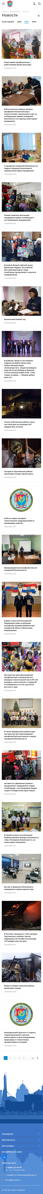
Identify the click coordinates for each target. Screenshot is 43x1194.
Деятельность (8, 1140)
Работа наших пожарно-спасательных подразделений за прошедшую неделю (19, 520)
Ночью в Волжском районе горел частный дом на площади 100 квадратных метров (19, 424)
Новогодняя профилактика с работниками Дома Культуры (17, 63)
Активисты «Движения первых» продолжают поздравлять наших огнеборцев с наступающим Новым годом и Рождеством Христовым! (20, 787)
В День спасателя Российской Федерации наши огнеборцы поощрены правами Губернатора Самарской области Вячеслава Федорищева (19, 625)
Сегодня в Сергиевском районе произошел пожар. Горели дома (18, 472)
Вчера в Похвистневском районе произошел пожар (19, 987)
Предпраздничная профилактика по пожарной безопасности (20, 569)
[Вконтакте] (4, 1157)
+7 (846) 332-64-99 (13, 1167)
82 (33, 1058)
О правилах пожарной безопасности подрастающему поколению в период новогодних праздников (21, 168)
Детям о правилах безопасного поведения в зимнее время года (19, 888)
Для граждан (8, 1146)
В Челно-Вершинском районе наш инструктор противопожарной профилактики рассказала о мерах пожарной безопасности (20, 735)
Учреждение (7, 1134)
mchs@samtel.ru (12, 1180)
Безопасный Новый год (14, 319)
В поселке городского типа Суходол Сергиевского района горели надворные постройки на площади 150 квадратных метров (20, 937)
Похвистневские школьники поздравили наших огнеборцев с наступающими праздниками (19, 217)
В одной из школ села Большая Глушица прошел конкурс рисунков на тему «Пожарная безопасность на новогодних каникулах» (21, 838)
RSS (38, 15)
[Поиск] (39, 4)
